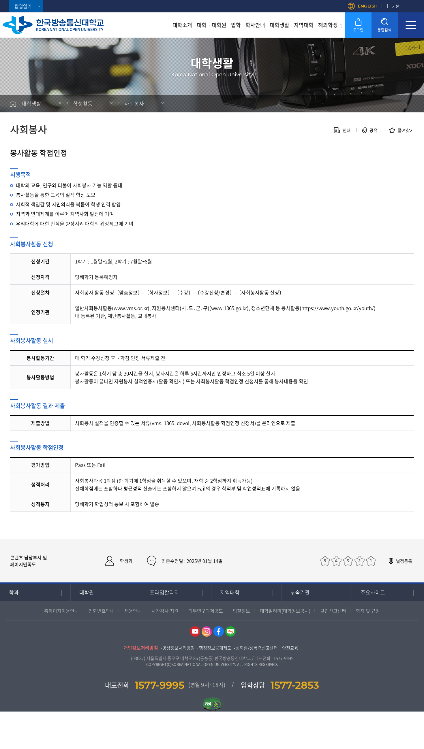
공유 (373, 130)
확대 (387, 6)
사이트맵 (411, 25)
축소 (404, 6)
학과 (14, 592)
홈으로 (13, 103)
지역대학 (230, 592)
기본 (395, 6)
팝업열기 (23, 6)
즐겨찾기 (406, 130)
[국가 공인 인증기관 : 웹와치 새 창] (212, 696)
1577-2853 (295, 685)
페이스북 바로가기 (218, 631)
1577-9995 (283, 658)
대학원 (86, 592)
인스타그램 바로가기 (207, 631)
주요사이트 (373, 592)
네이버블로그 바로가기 (230, 631)
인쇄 (347, 130)
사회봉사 (134, 103)
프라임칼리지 (164, 592)
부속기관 (300, 592)
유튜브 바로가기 (195, 631)
